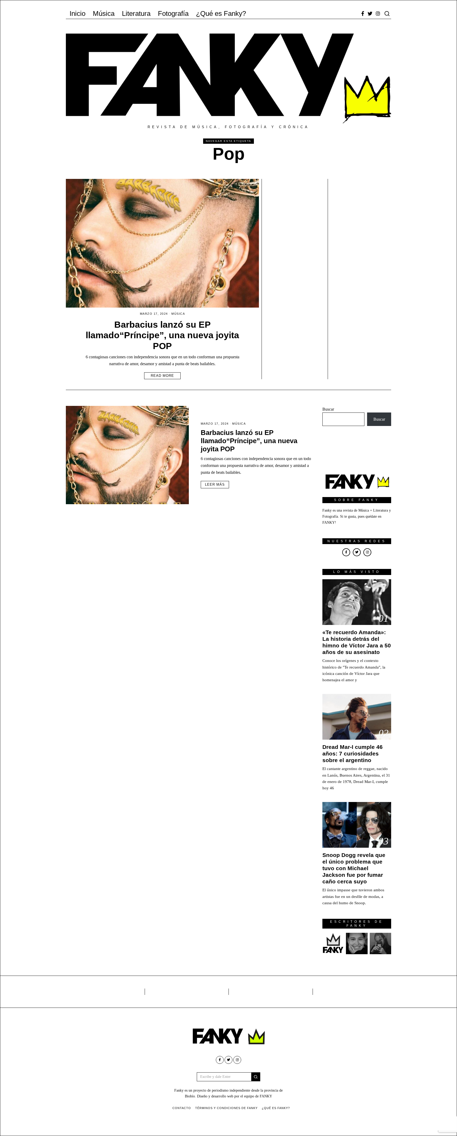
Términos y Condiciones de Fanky (226, 1108)
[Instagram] (377, 13)
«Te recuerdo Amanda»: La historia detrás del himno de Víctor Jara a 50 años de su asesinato (356, 642)
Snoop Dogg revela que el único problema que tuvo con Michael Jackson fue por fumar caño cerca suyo (353, 868)
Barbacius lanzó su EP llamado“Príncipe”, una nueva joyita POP (162, 335)
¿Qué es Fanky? (221, 13)
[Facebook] (362, 13)
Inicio (77, 13)
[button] (255, 1076)
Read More (162, 376)
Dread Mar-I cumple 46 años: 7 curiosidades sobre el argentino (352, 753)
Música (104, 13)
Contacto (181, 1108)
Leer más (215, 484)
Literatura (136, 13)
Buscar (328, 409)
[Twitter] (370, 13)
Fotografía (173, 13)
